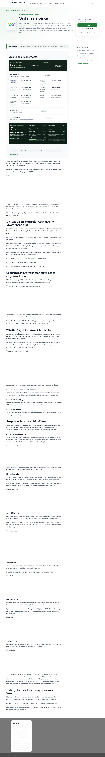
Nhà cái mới (31, 150)
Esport (56, 3)
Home (7, 10)
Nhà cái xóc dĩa (39, 150)
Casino (41, 3)
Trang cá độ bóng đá (14, 154)
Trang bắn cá (47, 150)
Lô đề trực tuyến (22, 150)
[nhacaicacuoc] (20, 3)
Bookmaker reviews (15, 10)
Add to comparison (86, 28)
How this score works (14, 138)
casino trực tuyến (44, 206)
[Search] (92, 3)
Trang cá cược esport (56, 150)
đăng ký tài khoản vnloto (28, 258)
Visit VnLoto (87, 25)
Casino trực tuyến (13, 150)
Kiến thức (62, 3)
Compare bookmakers (83, 63)
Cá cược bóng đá (48, 3)
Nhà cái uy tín (34, 3)
